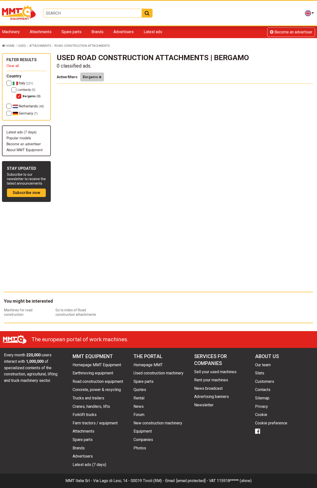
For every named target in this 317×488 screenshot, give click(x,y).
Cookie (261, 414)
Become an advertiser (292, 32)
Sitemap (262, 398)
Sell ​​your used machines (215, 371)
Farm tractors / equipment (95, 423)
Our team (263, 365)
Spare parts (71, 31)
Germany (28, 113)
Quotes (139, 389)
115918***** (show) (234, 480)
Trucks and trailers (88, 398)
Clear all (12, 66)
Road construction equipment (98, 381)
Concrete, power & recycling (97, 389)
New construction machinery (157, 423)
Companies (143, 439)
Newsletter (203, 405)
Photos (139, 448)
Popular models (18, 137)
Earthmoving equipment (93, 373)
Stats (259, 373)
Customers (264, 381)
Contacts (262, 389)
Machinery (11, 31)
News (138, 406)
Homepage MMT (148, 365)
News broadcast (208, 388)
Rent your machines (211, 380)
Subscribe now (26, 192)
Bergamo (31, 96)
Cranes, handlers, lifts (91, 406)
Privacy (261, 406)
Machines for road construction (18, 312)
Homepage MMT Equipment (97, 365)
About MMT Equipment (24, 149)
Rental (138, 398)
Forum (138, 414)
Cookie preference (271, 423)
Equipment (142, 431)
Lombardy (26, 90)
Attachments (41, 31)
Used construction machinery (158, 373)
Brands (97, 31)
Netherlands (31, 106)
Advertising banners (211, 396)
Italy (25, 83)
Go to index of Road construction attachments (75, 312)
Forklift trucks (85, 414)
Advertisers (123, 31)
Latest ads (153, 31)
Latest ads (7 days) (21, 131)
